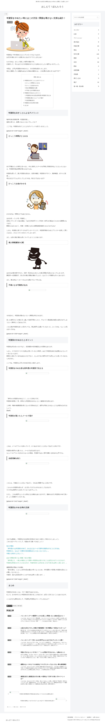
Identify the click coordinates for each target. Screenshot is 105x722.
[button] (97, 17)
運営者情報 (70, 717)
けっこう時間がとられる (33, 83)
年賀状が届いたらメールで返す (34, 98)
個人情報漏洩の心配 (31, 88)
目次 (35, 77)
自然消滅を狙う (30, 100)
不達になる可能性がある (33, 90)
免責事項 (89, 717)
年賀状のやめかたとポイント (33, 93)
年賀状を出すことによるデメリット (34, 80)
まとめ (26, 105)
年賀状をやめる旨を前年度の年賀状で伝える (38, 95)
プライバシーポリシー (80, 717)
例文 (16, 605)
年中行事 (10, 605)
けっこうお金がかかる (32, 85)
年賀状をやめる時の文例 (31, 103)
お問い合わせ (96, 717)
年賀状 (20, 605)
